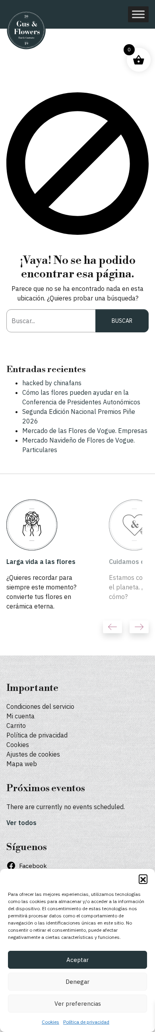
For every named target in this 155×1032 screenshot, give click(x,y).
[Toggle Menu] (138, 14)
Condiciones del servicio (40, 706)
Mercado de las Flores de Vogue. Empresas (84, 431)
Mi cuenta (20, 716)
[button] (143, 879)
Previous (112, 626)
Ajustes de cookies (33, 754)
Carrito (16, 726)
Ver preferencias (77, 1003)
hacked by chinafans (51, 383)
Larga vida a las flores (41, 562)
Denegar (77, 981)
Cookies (50, 1022)
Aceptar (77, 960)
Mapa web (21, 764)
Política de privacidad (86, 1022)
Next (139, 626)
